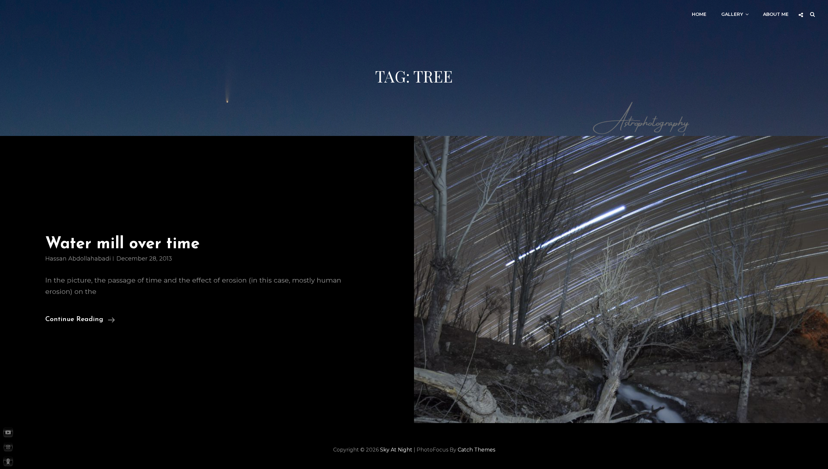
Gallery (732, 14)
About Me (776, 14)
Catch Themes (476, 450)
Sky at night (396, 450)
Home (699, 14)
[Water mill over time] (621, 279)
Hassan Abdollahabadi (78, 258)
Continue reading (80, 320)
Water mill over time (122, 244)
